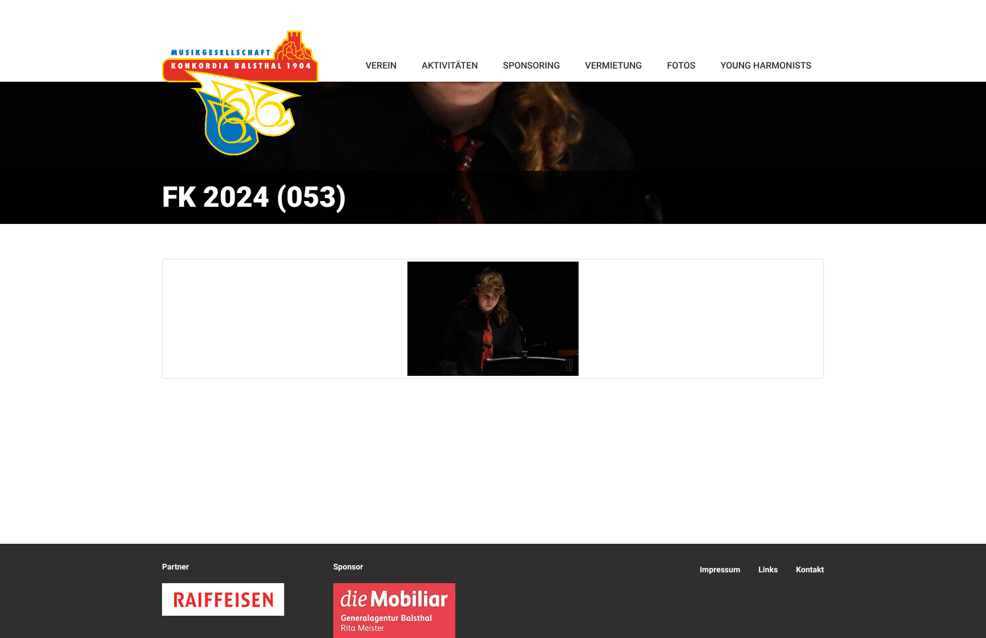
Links (768, 570)
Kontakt (810, 570)
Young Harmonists (766, 65)
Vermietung (613, 65)
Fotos (681, 65)
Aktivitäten (450, 65)
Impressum (720, 570)
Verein (381, 65)
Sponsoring (531, 65)
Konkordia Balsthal (240, 93)
